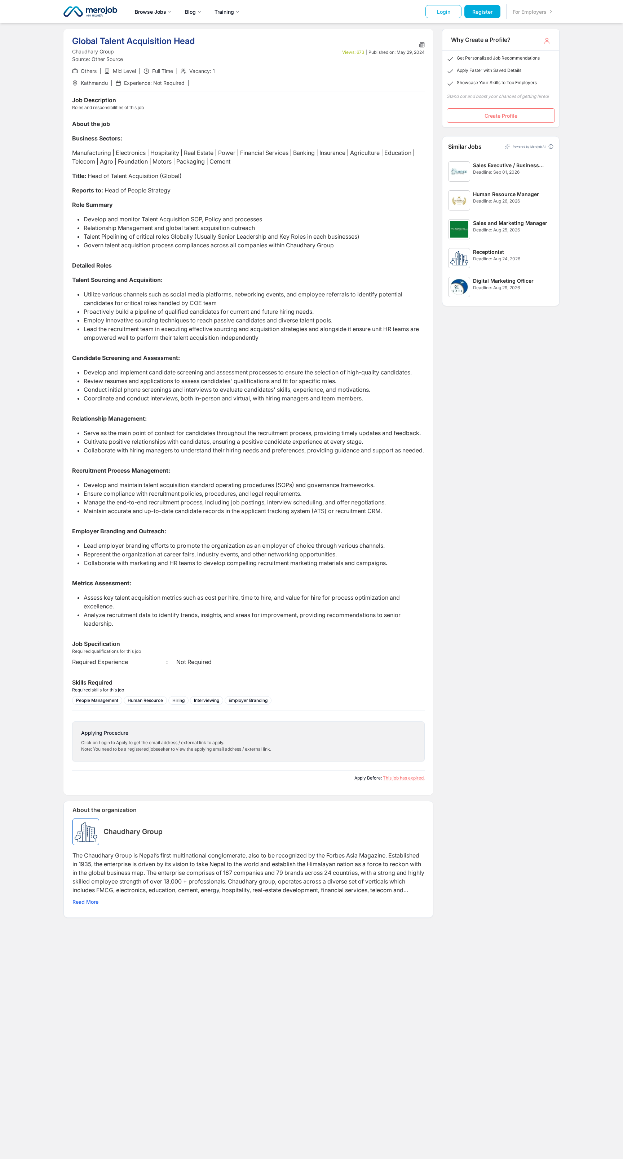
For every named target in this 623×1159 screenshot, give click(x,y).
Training (224, 12)
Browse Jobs (150, 12)
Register (482, 12)
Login (443, 12)
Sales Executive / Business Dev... (506, 165)
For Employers (530, 12)
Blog (190, 12)
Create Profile (501, 116)
